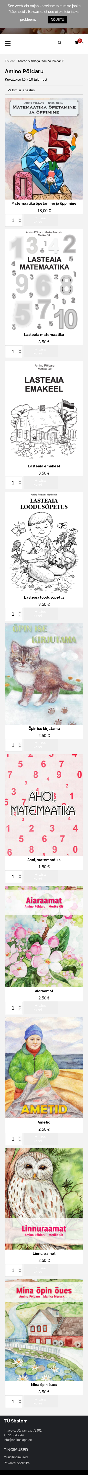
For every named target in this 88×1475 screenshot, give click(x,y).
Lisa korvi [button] (39, 220)
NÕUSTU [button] (57, 19)
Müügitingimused (16, 1457)
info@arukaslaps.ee (18, 1440)
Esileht (10, 61)
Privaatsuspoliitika (17, 1463)
